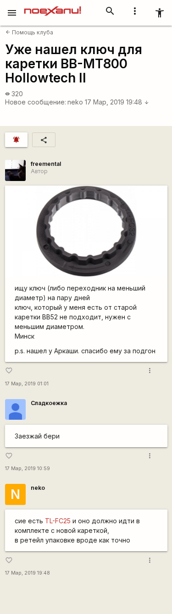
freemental (46, 163)
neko (75, 102)
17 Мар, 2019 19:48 (117, 102)
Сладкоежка (49, 403)
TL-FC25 (58, 521)
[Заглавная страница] (52, 6)
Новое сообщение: (35, 102)
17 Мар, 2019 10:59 (27, 468)
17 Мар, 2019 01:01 (27, 384)
